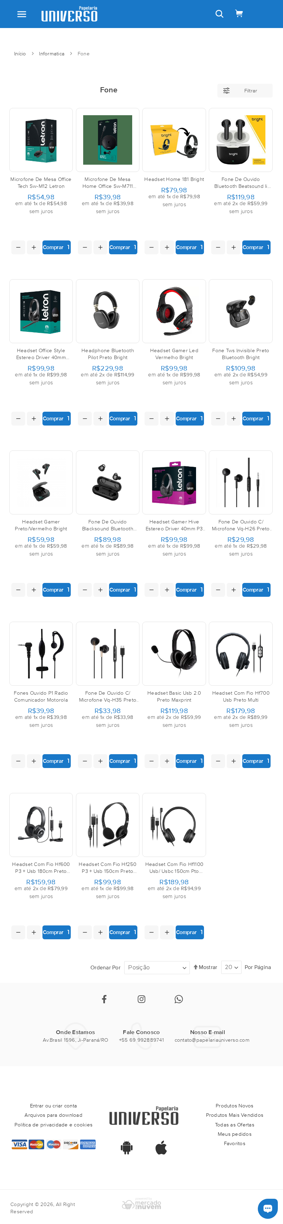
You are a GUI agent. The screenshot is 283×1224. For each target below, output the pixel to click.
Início (21, 53)
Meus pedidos (235, 1134)
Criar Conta (152, 33)
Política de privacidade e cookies (53, 1124)
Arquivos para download (53, 1114)
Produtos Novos (235, 1105)
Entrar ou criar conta (53, 1105)
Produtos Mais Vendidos (235, 1114)
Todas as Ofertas (234, 1124)
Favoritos (234, 1143)
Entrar (123, 33)
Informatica (52, 53)
